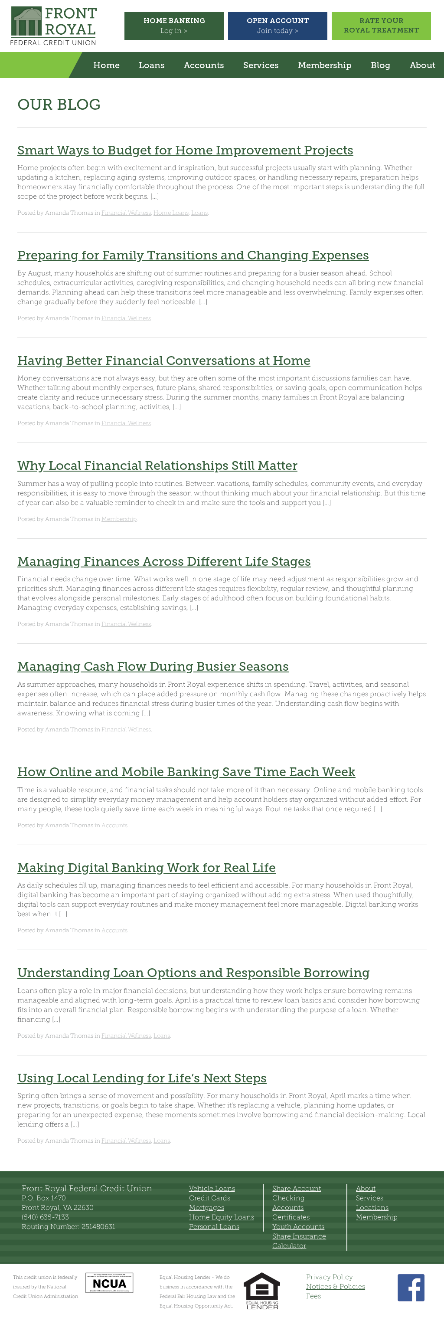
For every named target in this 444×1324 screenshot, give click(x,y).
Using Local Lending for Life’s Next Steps (142, 1078)
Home (106, 65)
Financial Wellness (126, 212)
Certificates (291, 1217)
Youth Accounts (298, 1226)
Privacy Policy (329, 1277)
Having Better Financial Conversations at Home (163, 360)
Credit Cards (209, 1198)
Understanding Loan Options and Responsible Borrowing (193, 972)
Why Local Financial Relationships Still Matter (157, 465)
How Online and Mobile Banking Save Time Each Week (186, 771)
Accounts (204, 65)
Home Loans (171, 212)
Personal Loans (214, 1226)
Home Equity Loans (221, 1217)
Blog (381, 65)
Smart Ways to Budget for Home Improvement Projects (185, 150)
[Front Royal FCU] (53, 45)
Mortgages (206, 1207)
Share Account (296, 1188)
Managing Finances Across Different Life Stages (164, 561)
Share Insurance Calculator (299, 1241)
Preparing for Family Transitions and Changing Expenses (193, 255)
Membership (325, 65)
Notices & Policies (335, 1286)
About (422, 65)
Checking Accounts (288, 1203)
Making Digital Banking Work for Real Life (146, 867)
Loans (152, 65)
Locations (372, 1207)
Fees (313, 1296)
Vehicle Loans (212, 1188)
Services (261, 65)
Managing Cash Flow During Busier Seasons (153, 666)
